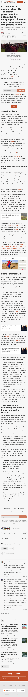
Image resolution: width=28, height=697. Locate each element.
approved (8, 336)
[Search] (25, 620)
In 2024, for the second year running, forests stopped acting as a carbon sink (9, 640)
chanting (17, 56)
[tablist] (7, 548)
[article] (14, 630)
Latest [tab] (6, 620)
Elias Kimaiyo (7, 562)
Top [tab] (3, 620)
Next (23, 538)
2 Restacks (17, 528)
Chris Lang (7, 32)
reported (17, 156)
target (19, 189)
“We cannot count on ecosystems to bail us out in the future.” (10, 658)
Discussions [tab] (12, 620)
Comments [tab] (4, 548)
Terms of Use (21, 520)
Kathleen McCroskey (9, 579)
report (16, 311)
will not (5, 476)
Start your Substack (10, 690)
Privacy (14, 685)
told (15, 153)
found (16, 229)
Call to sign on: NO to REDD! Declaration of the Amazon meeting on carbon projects (9, 626)
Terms (18, 685)
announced (12, 174)
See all (4, 666)
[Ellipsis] (26, 562)
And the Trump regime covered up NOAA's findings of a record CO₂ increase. (9, 644)
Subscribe (19, 2)
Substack (7, 694)
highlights (18, 95)
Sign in (25, 2)
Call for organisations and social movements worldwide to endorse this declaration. (9, 630)
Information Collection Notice (15, 521)
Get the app (21, 690)
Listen (24, 33)
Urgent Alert (11, 77)
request (18, 340)
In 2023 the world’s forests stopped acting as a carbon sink (9, 654)
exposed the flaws (14, 225)
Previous (6, 538)
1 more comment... (5, 613)
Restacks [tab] (11, 548)
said (12, 141)
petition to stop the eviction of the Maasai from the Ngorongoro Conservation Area (13, 246)
